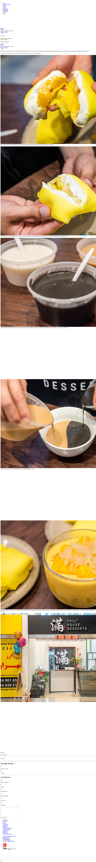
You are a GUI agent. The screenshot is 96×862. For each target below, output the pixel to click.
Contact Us (5, 819)
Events (4, 6)
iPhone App (5, 827)
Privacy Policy (6, 830)
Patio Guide (5, 9)
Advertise (5, 821)
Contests (5, 8)
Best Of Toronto (6, 4)
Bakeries (2, 28)
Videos (4, 5)
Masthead (5, 825)
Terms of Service (6, 829)
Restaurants (5, 10)
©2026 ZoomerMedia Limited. (9, 836)
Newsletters (5, 824)
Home (4, 3)
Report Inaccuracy (4, 32)
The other (78, 51)
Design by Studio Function (8, 841)
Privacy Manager (7, 839)
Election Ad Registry (7, 828)
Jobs (4, 822)
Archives (5, 823)
